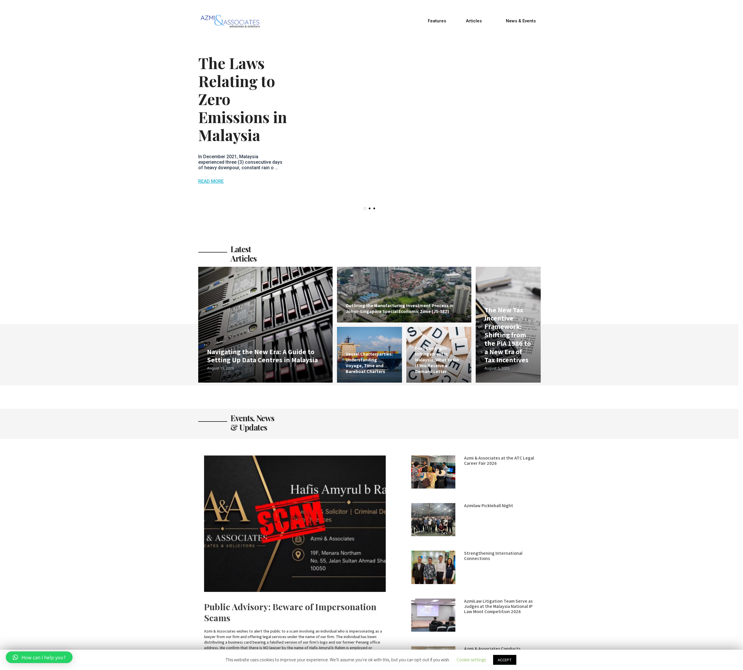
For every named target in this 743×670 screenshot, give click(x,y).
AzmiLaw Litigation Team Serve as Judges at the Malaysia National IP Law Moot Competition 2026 (498, 606)
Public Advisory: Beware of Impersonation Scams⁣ (290, 612)
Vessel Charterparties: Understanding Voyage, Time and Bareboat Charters (369, 362)
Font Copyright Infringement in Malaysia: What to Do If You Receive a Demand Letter (437, 359)
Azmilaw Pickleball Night (488, 505)
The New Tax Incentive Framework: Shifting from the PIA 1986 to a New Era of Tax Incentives (507, 335)
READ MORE (210, 181)
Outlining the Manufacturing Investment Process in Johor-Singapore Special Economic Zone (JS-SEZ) (399, 308)
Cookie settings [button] (471, 660)
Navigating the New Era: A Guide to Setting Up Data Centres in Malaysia (262, 356)
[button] (437, 21)
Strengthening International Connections (493, 555)
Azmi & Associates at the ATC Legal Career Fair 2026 (499, 460)
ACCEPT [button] (505, 659)
